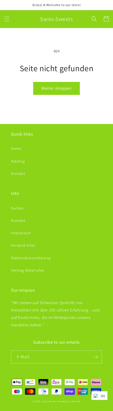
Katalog (18, 161)
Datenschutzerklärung (31, 257)
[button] (7, 19)
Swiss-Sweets (49, 401)
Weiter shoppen (56, 88)
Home (16, 148)
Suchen (17, 208)
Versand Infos (23, 245)
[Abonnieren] (96, 357)
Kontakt (18, 173)
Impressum (21, 232)
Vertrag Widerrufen (28, 270)
